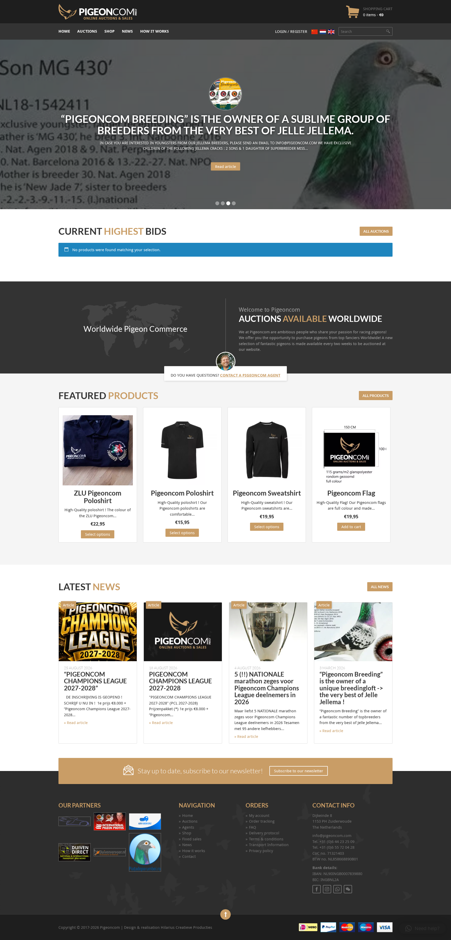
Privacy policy (261, 850)
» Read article (76, 722)
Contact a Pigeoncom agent (250, 375)
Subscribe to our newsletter (298, 770)
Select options (97, 534)
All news (380, 587)
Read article (225, 166)
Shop (109, 31)
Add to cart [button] (351, 526)
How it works (154, 31)
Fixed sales (191, 838)
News (127, 31)
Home (64, 31)
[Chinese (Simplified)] (314, 32)
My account (259, 815)
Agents (188, 827)
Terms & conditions (266, 838)
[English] (331, 32)
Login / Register (291, 31)
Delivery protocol (264, 832)
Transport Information (269, 844)
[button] (422, 928)
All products (376, 395)
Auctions (87, 31)
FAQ (252, 827)
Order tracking (262, 821)
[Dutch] (323, 32)
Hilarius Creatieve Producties (186, 927)
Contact (189, 856)
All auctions (376, 231)
